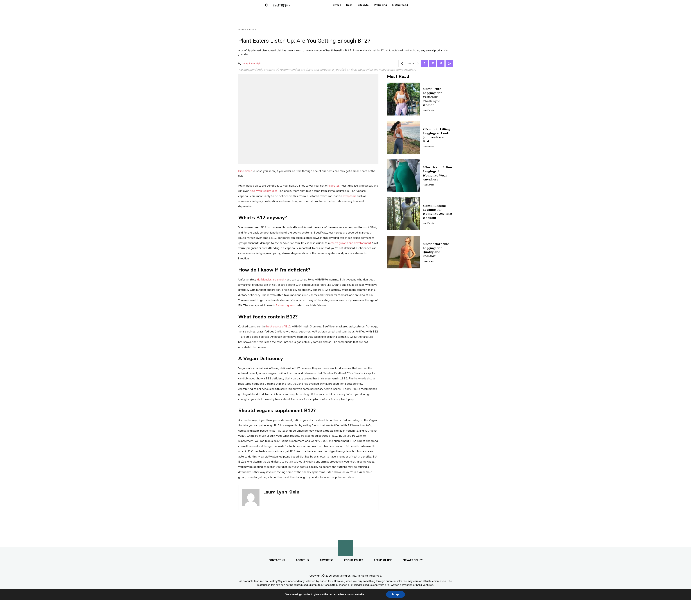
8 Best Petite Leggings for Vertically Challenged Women (432, 97)
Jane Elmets (428, 110)
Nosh (252, 29)
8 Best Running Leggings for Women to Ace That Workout (437, 211)
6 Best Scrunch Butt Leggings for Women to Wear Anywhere (437, 173)
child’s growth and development (350, 243)
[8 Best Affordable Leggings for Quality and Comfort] (403, 252)
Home (242, 29)
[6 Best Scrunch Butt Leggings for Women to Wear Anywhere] (403, 175)
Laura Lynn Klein (251, 63)
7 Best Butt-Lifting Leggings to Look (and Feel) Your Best (436, 135)
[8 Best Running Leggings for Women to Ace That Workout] (403, 213)
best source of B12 (278, 327)
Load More (345, 539)
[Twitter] (432, 63)
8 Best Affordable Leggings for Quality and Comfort (436, 250)
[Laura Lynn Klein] (250, 497)
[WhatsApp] (449, 63)
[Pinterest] (440, 63)
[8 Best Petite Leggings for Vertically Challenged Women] (403, 99)
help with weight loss (263, 191)
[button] (266, 5)
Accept (395, 594)
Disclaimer (245, 171)
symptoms (349, 196)
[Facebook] (424, 63)
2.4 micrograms (285, 305)
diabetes (334, 186)
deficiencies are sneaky (271, 280)
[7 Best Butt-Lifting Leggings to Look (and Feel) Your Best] (403, 137)
